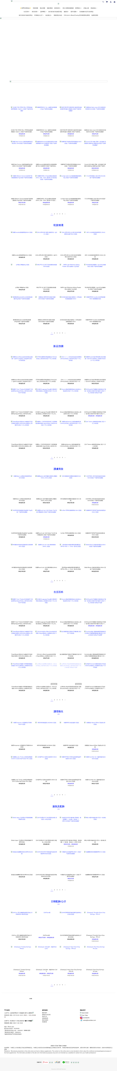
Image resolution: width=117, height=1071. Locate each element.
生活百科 (26, 11)
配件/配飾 (73, 11)
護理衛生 (78, 8)
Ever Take (84, 1015)
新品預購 (42, 8)
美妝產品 (93, 8)
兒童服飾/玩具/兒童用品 (86, 11)
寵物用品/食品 (58, 15)
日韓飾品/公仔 (38, 15)
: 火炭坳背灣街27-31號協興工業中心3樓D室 (20, 1013)
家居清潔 (34, 11)
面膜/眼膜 (50, 8)
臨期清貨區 (95, 15)
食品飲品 (48, 15)
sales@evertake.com (89, 1020)
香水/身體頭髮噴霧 (68, 8)
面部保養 (57, 8)
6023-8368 (84, 1013)
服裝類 (66, 11)
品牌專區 (42, 11)
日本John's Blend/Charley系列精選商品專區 (77, 15)
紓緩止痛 (86, 8)
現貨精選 (35, 8)
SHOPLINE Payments (61, 1069)
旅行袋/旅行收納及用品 (55, 11)
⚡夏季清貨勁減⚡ (25, 8)
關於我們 (44, 1013)
